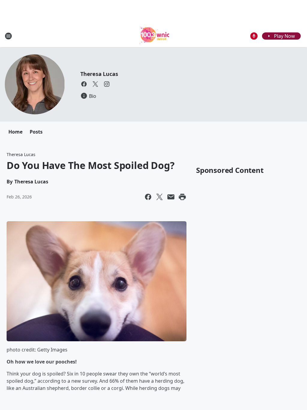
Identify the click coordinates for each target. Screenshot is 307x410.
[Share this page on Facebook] (148, 197)
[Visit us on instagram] (106, 84)
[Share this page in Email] (171, 197)
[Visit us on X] (95, 84)
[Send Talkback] (254, 36)
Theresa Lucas (99, 73)
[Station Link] (153, 36)
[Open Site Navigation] (8, 36)
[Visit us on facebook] (84, 84)
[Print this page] (182, 197)
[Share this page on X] (159, 197)
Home (15, 131)
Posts (36, 131)
